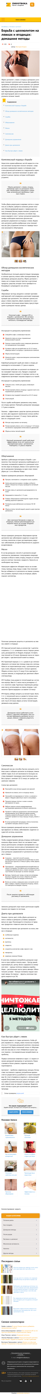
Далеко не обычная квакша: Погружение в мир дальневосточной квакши (19, 1343)
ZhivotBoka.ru (5, 26)
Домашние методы (9, 1230)
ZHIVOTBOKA (19, 4)
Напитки (6, 1248)
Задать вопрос (13, 1112)
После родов (7, 1234)
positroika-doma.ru (23, 1393)
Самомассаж (9, 134)
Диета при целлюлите (12, 145)
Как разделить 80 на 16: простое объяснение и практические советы (19, 1331)
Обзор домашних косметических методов (19, 111)
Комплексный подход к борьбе (15, 105)
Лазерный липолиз (23, 1335)
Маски (7, 128)
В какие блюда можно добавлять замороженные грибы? (17, 1327)
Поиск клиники (20, 20)
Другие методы (8, 1253)
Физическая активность (11, 1244)
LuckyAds (20, 1355)
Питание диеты (8, 1220)
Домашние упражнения (13, 139)
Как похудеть (7, 1225)
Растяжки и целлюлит (10, 1239)
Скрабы (7, 117)
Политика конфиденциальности (30, 1376)
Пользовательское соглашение (20, 1353)
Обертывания (9, 122)
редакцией (20, 1093)
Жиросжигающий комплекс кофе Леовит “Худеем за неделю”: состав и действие (19, 1338)
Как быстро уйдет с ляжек (14, 151)
